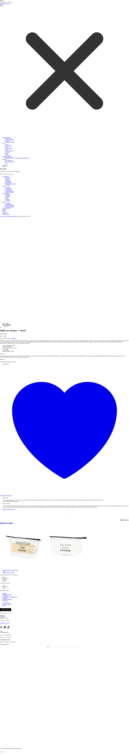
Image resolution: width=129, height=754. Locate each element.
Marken (7, 144)
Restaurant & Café (7, 137)
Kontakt (4, 166)
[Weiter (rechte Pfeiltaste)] (1, 752)
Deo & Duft (7, 177)
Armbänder (7, 194)
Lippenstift (7, 180)
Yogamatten (7, 187)
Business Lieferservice (10, 142)
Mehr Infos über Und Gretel (9, 509)
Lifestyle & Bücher (9, 191)
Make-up (7, 179)
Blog (6, 162)
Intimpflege (7, 185)
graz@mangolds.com (4, 623)
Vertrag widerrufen (6, 609)
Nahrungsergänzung (9, 206)
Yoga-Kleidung (8, 188)
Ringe (6, 198)
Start (1, 216)
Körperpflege (8, 182)
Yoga (6, 147)
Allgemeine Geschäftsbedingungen (10, 597)
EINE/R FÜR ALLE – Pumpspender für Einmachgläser (17, 158)
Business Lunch (6, 214)
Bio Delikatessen (9, 204)
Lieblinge (7, 152)
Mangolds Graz (8, 138)
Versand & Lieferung (7, 594)
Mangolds (5, 572)
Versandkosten (13, 338)
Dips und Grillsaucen (9, 205)
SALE (6, 154)
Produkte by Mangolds (7, 156)
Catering (7, 141)
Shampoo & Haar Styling (10, 183)
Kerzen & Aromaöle (9, 192)
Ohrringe (7, 197)
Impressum (5, 598)
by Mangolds (8, 203)
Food (6, 149)
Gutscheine (7, 155)
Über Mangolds (8, 160)
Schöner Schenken (9, 150)
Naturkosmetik (8, 145)
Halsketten (7, 195)
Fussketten (7, 199)
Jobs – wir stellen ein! (10, 161)
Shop (4, 143)
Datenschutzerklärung (7, 599)
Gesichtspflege (8, 181)
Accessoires (7, 200)
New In (7, 153)
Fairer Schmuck (8, 148)
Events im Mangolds (9, 139)
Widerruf (4, 593)
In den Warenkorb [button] (11, 572)
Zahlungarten (5, 595)
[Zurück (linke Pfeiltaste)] (0, 752)
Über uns (5, 159)
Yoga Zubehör (8, 189)
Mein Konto (5, 165)
